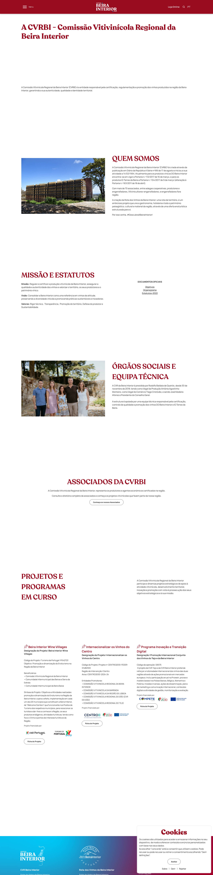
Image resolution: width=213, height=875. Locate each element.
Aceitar (174, 861)
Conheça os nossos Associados (106, 502)
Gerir (173, 868)
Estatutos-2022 (150, 293)
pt (188, 6)
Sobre (164, 868)
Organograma (150, 290)
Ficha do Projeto (34, 741)
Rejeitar (182, 868)
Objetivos (149, 287)
